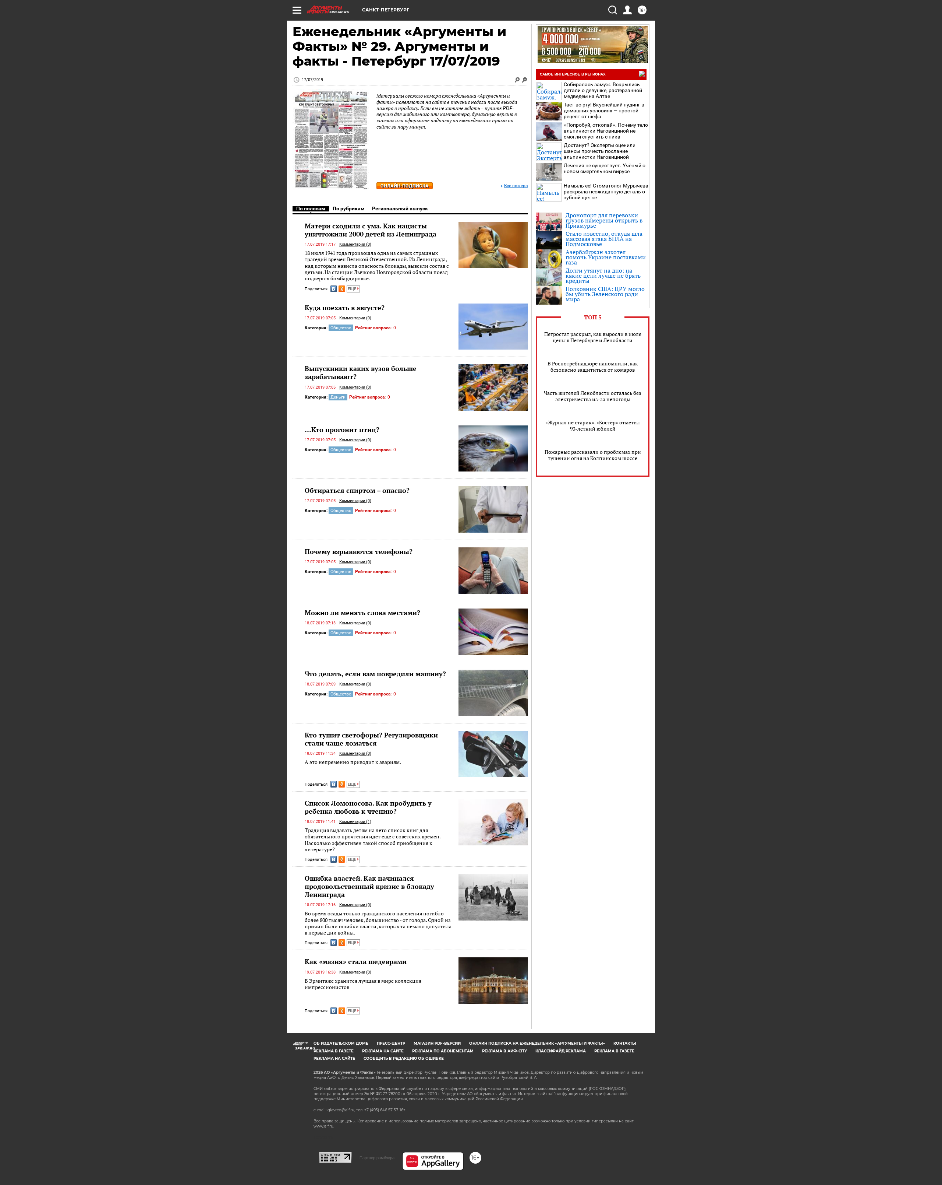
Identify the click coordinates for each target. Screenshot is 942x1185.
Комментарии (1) (355, 821)
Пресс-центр (391, 1043)
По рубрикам (349, 208)
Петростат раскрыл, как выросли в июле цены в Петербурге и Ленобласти (592, 337)
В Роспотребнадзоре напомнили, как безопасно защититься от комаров (593, 366)
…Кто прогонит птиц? (342, 429)
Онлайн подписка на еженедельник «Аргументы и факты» (537, 1043)
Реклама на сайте (383, 1051)
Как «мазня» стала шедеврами (356, 961)
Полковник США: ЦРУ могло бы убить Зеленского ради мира (605, 294)
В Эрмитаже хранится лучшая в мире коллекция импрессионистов (363, 984)
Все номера (516, 185)
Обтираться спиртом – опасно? (357, 490)
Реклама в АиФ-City (504, 1051)
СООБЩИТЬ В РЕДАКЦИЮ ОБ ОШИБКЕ (404, 1058)
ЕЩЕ (352, 289)
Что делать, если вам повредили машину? (375, 673)
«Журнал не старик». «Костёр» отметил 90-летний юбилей (592, 425)
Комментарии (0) (355, 244)
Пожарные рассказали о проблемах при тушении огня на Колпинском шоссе (593, 455)
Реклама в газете (334, 1051)
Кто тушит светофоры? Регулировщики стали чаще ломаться (371, 738)
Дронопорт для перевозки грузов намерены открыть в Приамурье (604, 220)
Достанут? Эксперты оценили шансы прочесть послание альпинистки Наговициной (599, 151)
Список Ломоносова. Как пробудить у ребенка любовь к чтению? (368, 807)
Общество (340, 327)
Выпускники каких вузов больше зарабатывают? (361, 372)
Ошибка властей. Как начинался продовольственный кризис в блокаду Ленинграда (369, 886)
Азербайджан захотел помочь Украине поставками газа (606, 257)
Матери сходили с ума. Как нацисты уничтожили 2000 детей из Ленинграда (370, 229)
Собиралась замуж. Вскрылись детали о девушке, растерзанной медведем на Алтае (603, 90)
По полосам (310, 208)
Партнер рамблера (377, 1158)
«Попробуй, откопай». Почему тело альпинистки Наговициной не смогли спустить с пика (606, 131)
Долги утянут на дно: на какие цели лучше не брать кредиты (603, 275)
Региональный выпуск (400, 208)
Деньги (338, 397)
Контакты (624, 1043)
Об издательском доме (341, 1043)
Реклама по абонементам (443, 1051)
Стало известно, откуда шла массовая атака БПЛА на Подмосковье (604, 238)
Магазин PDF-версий (437, 1043)
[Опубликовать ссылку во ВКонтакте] (333, 288)
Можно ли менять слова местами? (362, 612)
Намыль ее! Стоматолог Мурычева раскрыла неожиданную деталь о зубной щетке (606, 191)
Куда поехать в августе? (345, 307)
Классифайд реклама (560, 1051)
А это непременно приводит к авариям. (353, 762)
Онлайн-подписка (404, 186)
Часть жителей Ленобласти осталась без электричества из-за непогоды (592, 396)
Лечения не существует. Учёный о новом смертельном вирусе (604, 168)
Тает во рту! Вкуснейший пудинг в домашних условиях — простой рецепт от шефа (604, 110)
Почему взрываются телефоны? (358, 551)
